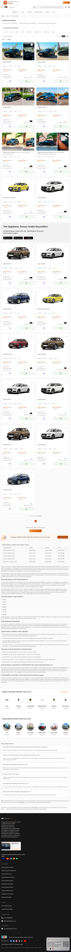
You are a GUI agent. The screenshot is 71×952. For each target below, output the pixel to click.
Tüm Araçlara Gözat (36, 530)
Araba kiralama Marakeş (7, 877)
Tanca (7, 16)
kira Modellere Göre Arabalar (10, 28)
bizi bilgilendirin (21, 802)
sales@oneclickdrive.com (10, 928)
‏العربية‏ (6, 947)
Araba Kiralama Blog (6, 909)
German (40, 947)
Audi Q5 (4, 609)
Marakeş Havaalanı (6, 897)
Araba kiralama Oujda (7, 884)
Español (27, 947)
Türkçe (23, 947)
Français (11, 947)
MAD (63, 36)
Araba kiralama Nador (7, 880)
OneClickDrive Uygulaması (13, 2)
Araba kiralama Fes (6, 874)
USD (67, 36)
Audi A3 (4, 599)
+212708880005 (8, 917)
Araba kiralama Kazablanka (8, 870)
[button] (2, 7)
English (3, 947)
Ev (3, 16)
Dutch (15, 947)
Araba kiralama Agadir (7, 867)
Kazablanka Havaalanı (7, 894)
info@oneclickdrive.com (10, 921)
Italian (36, 947)
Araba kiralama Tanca (7, 890)
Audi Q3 (4, 606)
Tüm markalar (64, 691)
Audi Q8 (4, 614)
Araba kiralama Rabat (7, 887)
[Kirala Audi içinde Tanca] (12, 51)
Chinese (32, 947)
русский (19, 947)
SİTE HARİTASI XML (6, 906)
